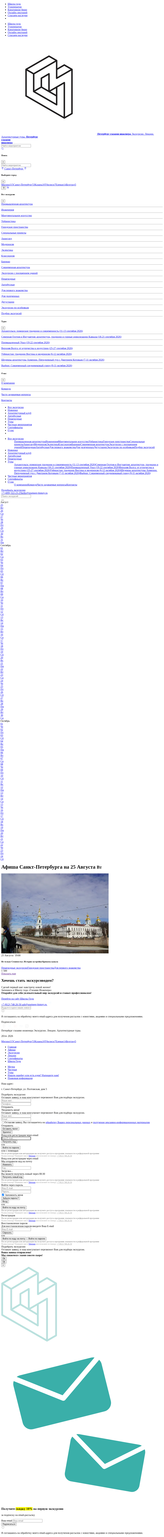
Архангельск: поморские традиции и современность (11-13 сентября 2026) (42, 331)
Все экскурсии (16, 407)
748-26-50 (11, 1004)
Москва (7, 184)
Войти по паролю (11, 1147)
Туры (10, 421)
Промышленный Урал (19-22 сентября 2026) (25, 342)
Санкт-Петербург (24, 184)
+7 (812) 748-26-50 (64, 1156)
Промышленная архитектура (17, 204)
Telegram (32, 1156)
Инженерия (7, 209)
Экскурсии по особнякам (15, 307)
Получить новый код (12, 1177)
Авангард (6, 238)
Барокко (5, 261)
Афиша (12, 1049)
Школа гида (14, 4)
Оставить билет (10, 1129)
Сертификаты (15, 427)
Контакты (6, 400)
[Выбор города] (25, 168)
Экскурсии (14, 1052)
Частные (12, 1069)
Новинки (13, 410)
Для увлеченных (10, 296)
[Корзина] (8, 187)
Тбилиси (50, 184)
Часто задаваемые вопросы (16, 394)
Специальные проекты (13, 232)
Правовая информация (20, 1078)
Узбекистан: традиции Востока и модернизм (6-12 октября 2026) (36, 354)
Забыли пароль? (11, 1198)
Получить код (9, 1142)
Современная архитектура (15, 267)
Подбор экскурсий (11, 313)
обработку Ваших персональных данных (68, 1122)
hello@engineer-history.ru (34, 493)
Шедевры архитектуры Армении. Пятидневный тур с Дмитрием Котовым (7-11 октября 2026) (52, 359)
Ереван (61, 184)
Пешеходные (8, 278)
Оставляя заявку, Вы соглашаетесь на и (77, 1122)
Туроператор (15, 6)
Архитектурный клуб (19, 413)
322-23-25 (11, 493)
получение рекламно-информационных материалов (121, 1122)
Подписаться (9, 1524)
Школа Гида (14, 1061)
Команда (6, 388)
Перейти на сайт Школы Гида (17, 998)
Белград (71, 184)
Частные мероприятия (20, 424)
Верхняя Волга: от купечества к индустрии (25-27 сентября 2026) (37, 348)
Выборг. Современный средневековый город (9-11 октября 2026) (36, 365)
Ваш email (7, 1520)
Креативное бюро (17, 9)
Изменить (7, 1164)
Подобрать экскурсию (13, 490)
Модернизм (7, 244)
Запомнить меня (14, 1195)
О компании (8, 383)
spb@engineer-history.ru (34, 1004)
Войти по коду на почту (14, 1207)
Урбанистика (8, 221)
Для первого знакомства (14, 290)
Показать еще (8, 973)
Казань (40, 184)
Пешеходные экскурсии (14, 968)
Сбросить (7, 1233)
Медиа (11, 1066)
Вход (5, 1201)
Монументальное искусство (16, 215)
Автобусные (8, 284)
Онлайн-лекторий (17, 12)
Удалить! (7, 1132)
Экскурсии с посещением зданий (19, 273)
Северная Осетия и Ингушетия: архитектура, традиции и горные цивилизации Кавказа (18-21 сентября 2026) (61, 336)
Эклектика (7, 250)
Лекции (12, 1055)
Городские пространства (14, 227)
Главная (12, 1047)
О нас (11, 430)
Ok (4, 1258)
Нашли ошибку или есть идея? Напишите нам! (33, 1075)
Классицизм (8, 255)
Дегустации (7, 302)
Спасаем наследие (18, 15)
